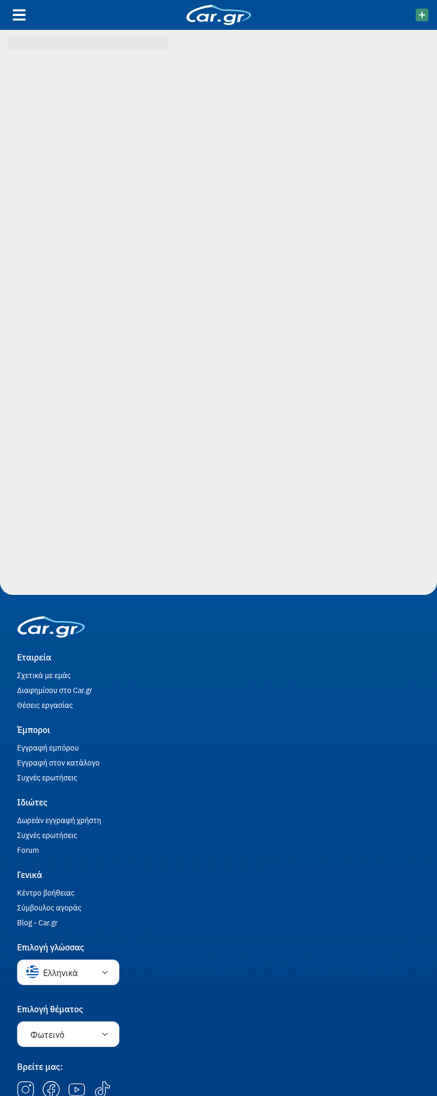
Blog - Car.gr (37, 922)
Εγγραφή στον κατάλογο (58, 762)
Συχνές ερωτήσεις (47, 777)
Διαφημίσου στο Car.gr (54, 689)
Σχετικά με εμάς (44, 675)
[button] (68, 972)
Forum (28, 849)
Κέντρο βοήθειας (46, 892)
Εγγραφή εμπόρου (48, 747)
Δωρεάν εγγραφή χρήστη (59, 820)
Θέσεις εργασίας (45, 704)
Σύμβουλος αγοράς (49, 907)
